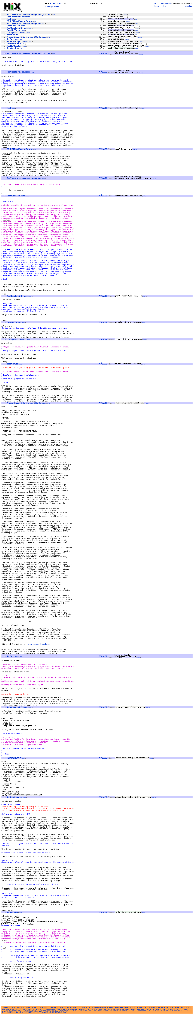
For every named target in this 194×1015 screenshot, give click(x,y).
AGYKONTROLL (9, 1007)
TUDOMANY (12, 1012)
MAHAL (52, 1010)
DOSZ (57, 1007)
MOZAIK (73, 1010)
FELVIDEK (65, 1007)
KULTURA (26, 1010)
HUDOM (149, 1007)
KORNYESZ (7, 1010)
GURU (97, 1007)
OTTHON (113, 1010)
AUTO (26, 1007)
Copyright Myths (52, 7)
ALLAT (20, 1007)
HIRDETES (120, 1007)
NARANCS (82, 1010)
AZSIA (32, 1007)
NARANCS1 (93, 1010)
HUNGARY (56, 3)
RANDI (139, 1010)
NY (100, 1010)
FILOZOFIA (80, 1007)
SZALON (178, 1010)
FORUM (89, 1007)
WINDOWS (62, 1012)
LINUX (34, 1010)
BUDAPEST (40, 1007)
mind (53, 14)
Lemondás (187, 6)
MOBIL (59, 1010)
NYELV (106, 1010)
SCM (155, 1010)
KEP (172, 1007)
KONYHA (179, 1007)
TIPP (4, 1012)
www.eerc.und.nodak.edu (39, 644)
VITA (41, 1012)
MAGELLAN (43, 1010)
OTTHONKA (123, 1010)
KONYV (187, 1007)
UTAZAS (26, 1012)
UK (20, 1012)
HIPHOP (110, 1007)
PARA (132, 1010)
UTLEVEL (34, 1012)
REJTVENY (147, 1010)
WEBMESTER (50, 1012)
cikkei (125, 14)
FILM (72, 1007)
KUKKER (17, 1010)
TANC (185, 1010)
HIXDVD (141, 1007)
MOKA (66, 1010)
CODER (50, 1007)
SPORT (161, 1010)
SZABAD (170, 1010)
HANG (103, 1007)
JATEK (167, 1007)
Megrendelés (160, 6)
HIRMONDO (130, 1007)
